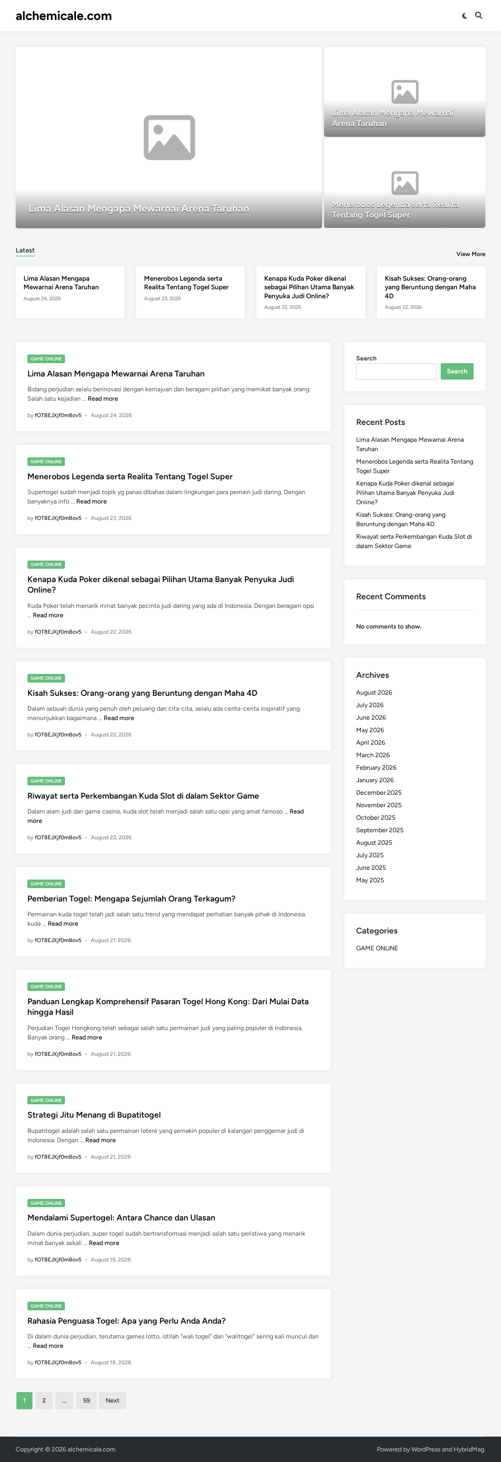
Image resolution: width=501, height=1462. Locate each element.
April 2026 (370, 742)
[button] (286, 57)
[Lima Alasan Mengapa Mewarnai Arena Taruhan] (169, 137)
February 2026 (376, 767)
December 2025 (379, 792)
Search (366, 358)
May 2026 (370, 730)
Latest (25, 250)
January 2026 (375, 780)
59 (86, 1400)
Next (112, 1400)
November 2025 (379, 805)
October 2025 (375, 817)
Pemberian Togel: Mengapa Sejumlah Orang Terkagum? (131, 898)
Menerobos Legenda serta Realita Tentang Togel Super (130, 476)
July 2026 (370, 705)
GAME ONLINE (46, 359)
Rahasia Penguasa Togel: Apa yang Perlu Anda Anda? (126, 1321)
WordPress (425, 1449)
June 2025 (371, 867)
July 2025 (370, 855)
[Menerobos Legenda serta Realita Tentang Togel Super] (405, 183)
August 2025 (374, 842)
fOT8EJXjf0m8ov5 (58, 415)
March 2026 (373, 755)
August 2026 (374, 692)
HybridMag (469, 1449)
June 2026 (371, 717)
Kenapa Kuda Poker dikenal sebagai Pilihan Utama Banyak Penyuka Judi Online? (309, 286)
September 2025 (380, 830)
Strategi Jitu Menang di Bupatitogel (94, 1115)
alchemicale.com (64, 15)
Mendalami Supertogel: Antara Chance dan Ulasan (121, 1217)
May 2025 (370, 880)
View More (470, 254)
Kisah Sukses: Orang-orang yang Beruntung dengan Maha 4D (430, 286)
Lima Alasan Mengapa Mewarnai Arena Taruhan (116, 373)
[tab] (25, 249)
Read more (103, 398)
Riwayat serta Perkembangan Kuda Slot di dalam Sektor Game (143, 796)
